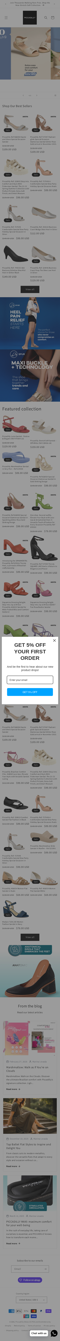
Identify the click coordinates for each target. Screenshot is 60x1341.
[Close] (54, 640)
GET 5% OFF (30, 692)
